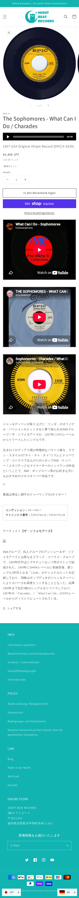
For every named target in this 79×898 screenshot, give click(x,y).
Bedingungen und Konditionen (27, 721)
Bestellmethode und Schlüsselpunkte (31, 653)
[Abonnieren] (67, 845)
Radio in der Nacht (19, 767)
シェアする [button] (14, 608)
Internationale (17, 679)
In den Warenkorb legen (39, 193)
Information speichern (22, 645)
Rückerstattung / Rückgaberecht (28, 703)
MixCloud (13, 776)
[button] (5, 17)
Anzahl (6, 172)
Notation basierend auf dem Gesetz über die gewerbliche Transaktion (35, 732)
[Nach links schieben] (31, 105)
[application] (39, 136)
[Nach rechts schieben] (48, 105)
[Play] (8, 137)
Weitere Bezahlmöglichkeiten (39, 212)
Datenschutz (15, 712)
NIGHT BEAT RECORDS (34, 891)
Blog (10, 759)
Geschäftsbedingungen (22, 671)
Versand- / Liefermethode (23, 662)
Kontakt (13, 785)
